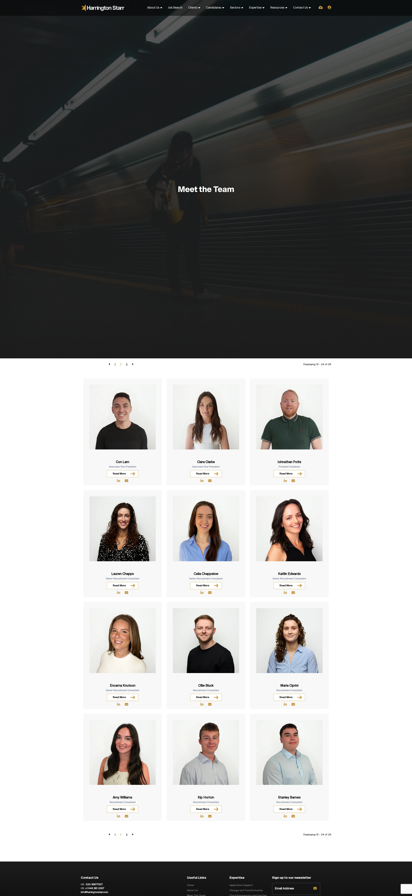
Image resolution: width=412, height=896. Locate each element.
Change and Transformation (246, 890)
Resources (277, 7)
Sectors (235, 7)
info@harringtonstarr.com (94, 892)
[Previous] (109, 364)
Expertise (255, 7)
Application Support (241, 885)
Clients (192, 7)
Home (190, 885)
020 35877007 (94, 884)
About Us (153, 7)
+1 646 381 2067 (94, 888)
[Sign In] (329, 8)
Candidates (213, 7)
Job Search (175, 7)
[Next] (133, 364)
